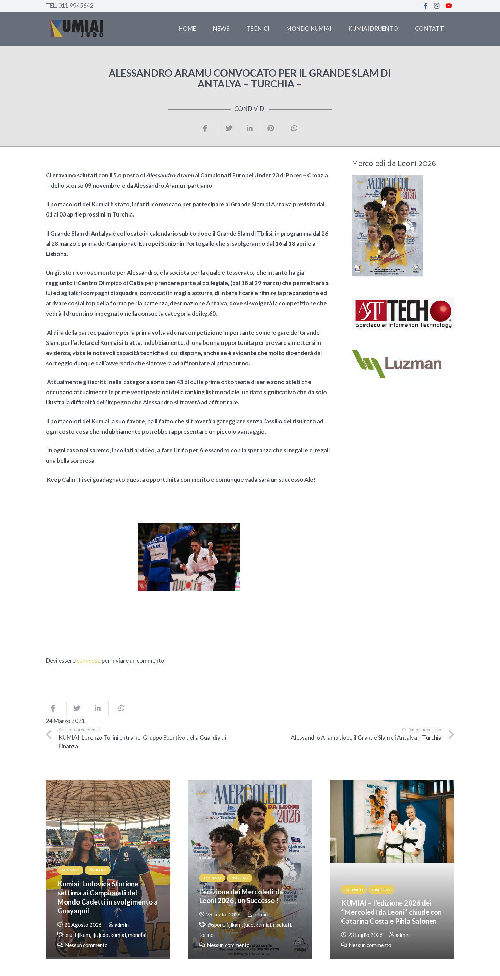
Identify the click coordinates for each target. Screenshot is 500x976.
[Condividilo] (208, 128)
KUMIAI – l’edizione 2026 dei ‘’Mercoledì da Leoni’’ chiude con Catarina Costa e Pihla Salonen (391, 912)
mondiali (138, 935)
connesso (89, 660)
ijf (94, 935)
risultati (282, 925)
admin (122, 925)
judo (104, 935)
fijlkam (82, 935)
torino (206, 935)
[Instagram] (437, 6)
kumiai (118, 935)
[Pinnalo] (271, 128)
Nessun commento (86, 945)
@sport (215, 925)
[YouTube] (448, 6)
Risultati (97, 870)
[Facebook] (425, 6)
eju (69, 935)
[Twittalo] (229, 128)
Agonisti (70, 870)
